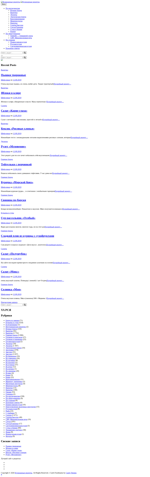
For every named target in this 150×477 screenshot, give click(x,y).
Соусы (8, 421)
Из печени (10, 369)
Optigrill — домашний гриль (21, 36)
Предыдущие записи (9, 302)
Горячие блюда (7, 159)
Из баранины (11, 356)
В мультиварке (11, 325)
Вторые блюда (16, 10)
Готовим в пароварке (14, 339)
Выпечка (13, 13)
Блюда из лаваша (12, 320)
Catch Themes (71, 473)
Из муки (9, 367)
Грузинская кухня (13, 341)
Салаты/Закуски (16, 25)
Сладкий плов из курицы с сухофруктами (27, 235)
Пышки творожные (13, 74)
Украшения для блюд (14, 430)
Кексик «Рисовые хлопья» (17, 128)
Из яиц (8, 373)
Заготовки (10, 350)
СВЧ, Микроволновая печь (21, 38)
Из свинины (10, 371)
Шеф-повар (5, 80)
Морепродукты (16, 21)
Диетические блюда (18, 17)
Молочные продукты (14, 384)
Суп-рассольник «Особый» (18, 217)
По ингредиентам (13, 8)
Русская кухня (16, 44)
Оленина (9, 394)
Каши (8, 375)
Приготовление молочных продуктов (21, 407)
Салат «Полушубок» (14, 253)
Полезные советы (13, 48)
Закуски (9, 352)
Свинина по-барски (13, 200)
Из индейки (10, 360)
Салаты (4, 106)
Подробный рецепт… (62, 84)
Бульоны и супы (7, 213)
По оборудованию (13, 34)
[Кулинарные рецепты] (30, 2)
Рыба (8, 411)
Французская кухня (13, 434)
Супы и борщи (16, 29)
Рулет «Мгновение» (13, 146)
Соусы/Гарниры (16, 27)
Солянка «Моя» (11, 289)
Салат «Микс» (10, 271)
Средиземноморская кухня (21, 46)
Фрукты (9, 436)
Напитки (13, 23)
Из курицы (10, 365)
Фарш (8, 432)
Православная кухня (18, 42)
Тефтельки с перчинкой (16, 164)
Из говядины (11, 358)
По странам (10, 40)
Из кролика (10, 363)
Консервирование (17, 19)
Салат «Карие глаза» (14, 110)
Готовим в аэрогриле (14, 337)
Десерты (13, 15)
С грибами (10, 413)
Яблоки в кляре (11, 92)
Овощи (8, 392)
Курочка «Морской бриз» (17, 182)
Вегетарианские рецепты (16, 327)
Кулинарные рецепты (23, 473)
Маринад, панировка (14, 381)
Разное (13, 32)
